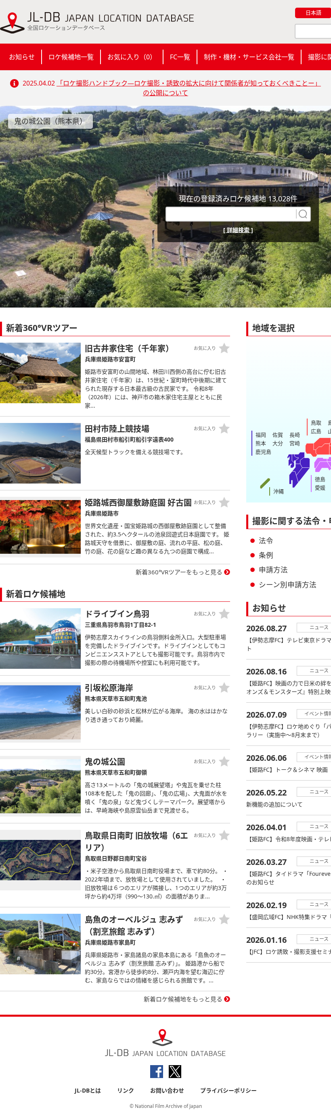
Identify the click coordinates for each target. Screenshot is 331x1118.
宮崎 (294, 443)
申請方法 (273, 569)
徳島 (320, 479)
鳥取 (316, 422)
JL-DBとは (88, 1090)
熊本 (261, 443)
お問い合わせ (167, 1090)
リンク (125, 1090)
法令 (266, 540)
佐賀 (277, 434)
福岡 (261, 434)
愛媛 (320, 487)
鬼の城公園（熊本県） (50, 121)
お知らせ (22, 56)
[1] (302, 213)
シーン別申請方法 (287, 584)
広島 (316, 431)
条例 (266, 555)
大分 (277, 443)
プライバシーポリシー (228, 1090)
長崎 (294, 434)
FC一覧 (180, 56)
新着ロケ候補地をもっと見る (183, 999)
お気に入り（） (131, 56)
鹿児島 (263, 451)
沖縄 (278, 491)
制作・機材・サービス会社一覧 (249, 56)
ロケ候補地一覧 (71, 56)
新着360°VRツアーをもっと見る (179, 572)
